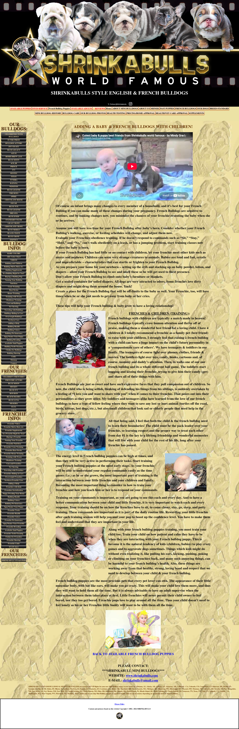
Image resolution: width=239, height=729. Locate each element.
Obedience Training (13, 300)
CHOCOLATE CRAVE (14, 226)
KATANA (13, 183)
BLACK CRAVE (13, 233)
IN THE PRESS (14, 140)
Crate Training (14, 286)
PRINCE (13, 166)
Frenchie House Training (14, 453)
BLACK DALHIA (13, 396)
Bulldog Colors (14, 330)
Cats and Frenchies (13, 463)
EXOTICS (14, 239)
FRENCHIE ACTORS (13, 380)
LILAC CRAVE (14, 223)
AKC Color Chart (14, 256)
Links (13, 356)
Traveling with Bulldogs (13, 310)
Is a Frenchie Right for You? (14, 433)
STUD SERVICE (40, 108)
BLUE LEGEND (13, 189)
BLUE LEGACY (13, 150)
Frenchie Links (14, 543)
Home (108, 108)
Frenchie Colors (13, 516)
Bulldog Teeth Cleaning (14, 346)
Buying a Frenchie (14, 437)
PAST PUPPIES (167, 108)
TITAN (13, 176)
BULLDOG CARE (71, 113)
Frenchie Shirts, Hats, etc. (14, 427)
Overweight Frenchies (13, 477)
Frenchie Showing (14, 540)
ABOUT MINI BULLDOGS (125, 108)
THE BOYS (13, 193)
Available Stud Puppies (14, 343)
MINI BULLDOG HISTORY (48, 113)
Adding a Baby (14, 323)
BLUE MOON (13, 160)
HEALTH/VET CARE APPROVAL (172, 113)
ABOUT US (144, 108)
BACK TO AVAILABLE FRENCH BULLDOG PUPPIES (133, 653)
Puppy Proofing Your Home (13, 493)
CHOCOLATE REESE (14, 199)
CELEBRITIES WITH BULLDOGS (14, 135)
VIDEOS (13, 260)
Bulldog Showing (13, 353)
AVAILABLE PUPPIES (20, 108)
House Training (14, 293)
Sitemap (14, 359)
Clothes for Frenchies (13, 536)
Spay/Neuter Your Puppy (13, 336)
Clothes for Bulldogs (14, 349)
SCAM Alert (14, 546)
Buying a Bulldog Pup (13, 276)
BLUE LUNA (14, 400)
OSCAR (14, 203)
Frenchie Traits (14, 510)
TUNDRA (13, 179)
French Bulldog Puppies (59, 108)
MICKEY (13, 386)
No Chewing (13, 306)
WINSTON (13, 186)
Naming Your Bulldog (13, 280)
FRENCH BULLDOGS (185, 108)
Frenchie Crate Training (13, 447)
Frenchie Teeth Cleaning (13, 533)
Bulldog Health (14, 326)
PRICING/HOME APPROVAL (141, 113)
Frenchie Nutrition (14, 443)
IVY (13, 169)
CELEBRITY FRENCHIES (13, 376)
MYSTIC (13, 173)
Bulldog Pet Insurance (13, 333)
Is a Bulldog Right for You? (13, 273)
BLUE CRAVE (13, 236)
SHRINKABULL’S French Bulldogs (13, 560)
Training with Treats (14, 296)
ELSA (13, 406)
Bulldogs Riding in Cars (13, 313)
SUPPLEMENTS (196, 113)
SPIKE (13, 196)
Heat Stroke (13, 290)
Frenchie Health (13, 513)
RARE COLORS (13, 253)
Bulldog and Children (13, 263)
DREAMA (14, 213)
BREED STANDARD (219, 108)
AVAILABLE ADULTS (81, 108)
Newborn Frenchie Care (13, 480)
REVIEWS (100, 108)
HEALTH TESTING (116, 113)
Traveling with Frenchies (13, 470)
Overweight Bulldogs (14, 316)
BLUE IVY (13, 390)
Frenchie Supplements (13, 430)
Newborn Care (13, 320)
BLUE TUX (13, 206)
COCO (13, 410)
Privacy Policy (119, 704)
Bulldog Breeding (14, 339)
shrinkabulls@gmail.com (140, 680)
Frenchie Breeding (14, 526)
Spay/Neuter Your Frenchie (13, 523)
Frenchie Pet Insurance (14, 520)
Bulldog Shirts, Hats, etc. (13, 266)
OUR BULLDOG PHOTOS (93, 113)
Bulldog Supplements (14, 270)
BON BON (14, 393)
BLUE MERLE (14, 229)
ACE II (13, 153)
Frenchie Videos (13, 423)
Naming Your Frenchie (14, 440)
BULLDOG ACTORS (13, 143)
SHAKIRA (14, 403)
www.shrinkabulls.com (142, 675)
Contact (14, 363)
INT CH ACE (14, 146)
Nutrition (13, 283)
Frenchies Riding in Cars (13, 473)
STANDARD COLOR (14, 219)
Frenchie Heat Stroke (13, 450)
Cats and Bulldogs (14, 303)
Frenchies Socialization (14, 490)
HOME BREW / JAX (14, 156)
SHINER (155, 108)
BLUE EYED (14, 216)
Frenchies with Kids (13, 486)
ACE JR (14, 163)
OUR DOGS (203, 108)
